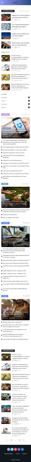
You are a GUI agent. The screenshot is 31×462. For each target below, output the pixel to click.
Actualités (4, 97)
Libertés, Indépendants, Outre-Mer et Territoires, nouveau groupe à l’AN (13, 335)
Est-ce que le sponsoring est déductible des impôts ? (20, 25)
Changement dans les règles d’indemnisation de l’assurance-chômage (21, 420)
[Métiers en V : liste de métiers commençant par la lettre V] (6, 17)
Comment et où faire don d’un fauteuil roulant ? (16, 163)
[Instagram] (18, 449)
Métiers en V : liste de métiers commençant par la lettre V (21, 16)
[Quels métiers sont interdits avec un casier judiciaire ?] (6, 45)
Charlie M (16, 423)
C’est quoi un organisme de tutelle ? (12, 171)
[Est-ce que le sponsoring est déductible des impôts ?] (6, 26)
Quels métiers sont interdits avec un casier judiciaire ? (20, 44)
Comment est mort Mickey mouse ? (12, 160)
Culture (3, 101)
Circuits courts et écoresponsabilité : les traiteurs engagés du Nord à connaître (20, 57)
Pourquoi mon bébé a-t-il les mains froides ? (15, 150)
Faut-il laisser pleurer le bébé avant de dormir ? (16, 147)
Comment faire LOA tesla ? (10, 215)
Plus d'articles (25, 114)
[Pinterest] (15, 449)
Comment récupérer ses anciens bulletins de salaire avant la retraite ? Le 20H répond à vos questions (15, 241)
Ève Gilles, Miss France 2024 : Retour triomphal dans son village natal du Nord (16, 325)
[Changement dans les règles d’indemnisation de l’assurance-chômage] (6, 420)
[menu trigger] (3, 2)
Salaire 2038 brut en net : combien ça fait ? (14, 271)
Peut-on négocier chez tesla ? (11, 217)
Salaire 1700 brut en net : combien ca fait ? (14, 273)
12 (19, 440)
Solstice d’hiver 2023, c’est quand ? (12, 322)
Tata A (15, 19)
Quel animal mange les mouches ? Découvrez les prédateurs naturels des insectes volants (20, 76)
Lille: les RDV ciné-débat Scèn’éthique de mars (15, 339)
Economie (4, 104)
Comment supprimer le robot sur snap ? (14, 153)
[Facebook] (8, 449)
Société (3, 107)
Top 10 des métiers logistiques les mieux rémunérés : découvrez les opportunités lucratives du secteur (14, 250)
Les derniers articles (8, 11)
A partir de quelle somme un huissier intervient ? (16, 260)
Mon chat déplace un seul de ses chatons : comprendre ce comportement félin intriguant (20, 86)
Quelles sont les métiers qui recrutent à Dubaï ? (20, 35)
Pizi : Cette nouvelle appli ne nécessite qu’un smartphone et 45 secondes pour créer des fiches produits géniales (15, 142)
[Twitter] (12, 449)
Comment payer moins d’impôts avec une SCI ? (15, 281)
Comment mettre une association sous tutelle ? (16, 173)
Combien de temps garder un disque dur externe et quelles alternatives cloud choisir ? (19, 66)
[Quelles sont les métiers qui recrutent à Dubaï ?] (6, 35)
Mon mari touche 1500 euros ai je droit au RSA (15, 263)
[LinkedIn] (22, 449)
